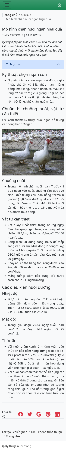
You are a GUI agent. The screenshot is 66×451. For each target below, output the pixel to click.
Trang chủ (10, 15)
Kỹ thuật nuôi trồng (16, 446)
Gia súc (26, 15)
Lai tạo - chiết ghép (14, 432)
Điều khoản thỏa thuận (46, 432)
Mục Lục (15, 64)
